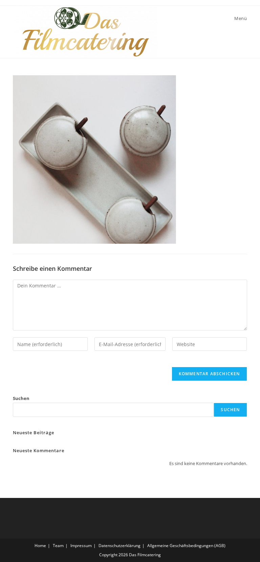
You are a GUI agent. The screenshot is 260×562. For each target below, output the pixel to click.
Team (58, 545)
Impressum (81, 545)
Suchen (21, 398)
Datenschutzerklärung (119, 545)
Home (40, 545)
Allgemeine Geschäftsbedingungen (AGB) (186, 545)
